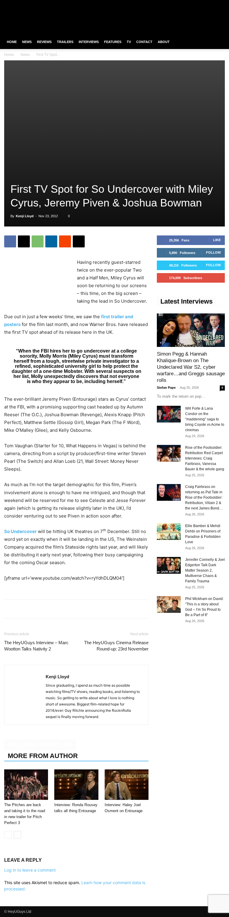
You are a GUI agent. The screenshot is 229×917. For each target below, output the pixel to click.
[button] (218, 41)
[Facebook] (190, 4)
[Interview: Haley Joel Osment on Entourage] (126, 784)
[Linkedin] (51, 241)
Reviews (44, 42)
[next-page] (17, 834)
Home (12, 42)
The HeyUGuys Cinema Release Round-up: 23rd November (116, 645)
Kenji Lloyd (25, 216)
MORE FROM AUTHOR (43, 756)
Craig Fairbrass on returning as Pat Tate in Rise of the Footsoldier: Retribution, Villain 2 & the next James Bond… (204, 497)
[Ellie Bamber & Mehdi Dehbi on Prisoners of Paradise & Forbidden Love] (169, 531)
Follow (213, 252)
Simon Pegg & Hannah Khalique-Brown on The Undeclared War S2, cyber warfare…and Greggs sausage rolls (191, 367)
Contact (144, 42)
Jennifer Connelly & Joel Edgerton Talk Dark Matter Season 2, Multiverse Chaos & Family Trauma (205, 570)
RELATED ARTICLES (40, 745)
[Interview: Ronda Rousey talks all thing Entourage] (76, 784)
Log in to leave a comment (30, 869)
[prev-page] (8, 834)
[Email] (79, 241)
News (27, 42)
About (164, 42)
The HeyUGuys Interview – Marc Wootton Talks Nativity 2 (36, 645)
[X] (210, 4)
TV (129, 42)
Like (217, 240)
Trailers (65, 42)
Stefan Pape (166, 387)
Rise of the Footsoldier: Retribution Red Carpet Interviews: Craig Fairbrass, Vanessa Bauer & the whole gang (204, 458)
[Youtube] (220, 4)
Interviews (89, 42)
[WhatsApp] (38, 241)
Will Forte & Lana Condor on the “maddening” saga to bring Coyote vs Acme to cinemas (204, 419)
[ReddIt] (65, 241)
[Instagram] (200, 4)
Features (112, 42)
